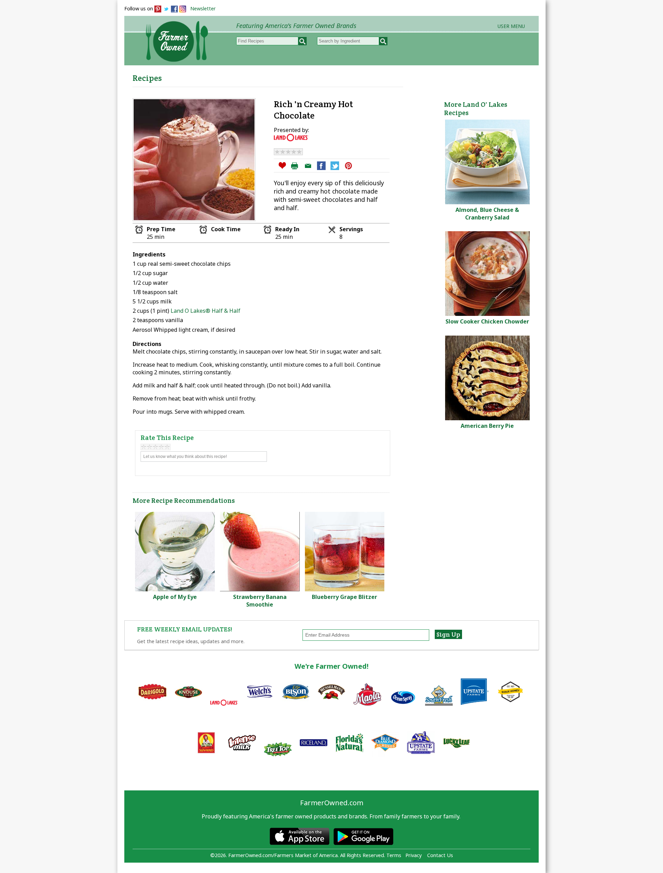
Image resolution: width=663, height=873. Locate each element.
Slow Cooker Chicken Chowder (487, 321)
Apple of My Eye (175, 597)
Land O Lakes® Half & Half (205, 311)
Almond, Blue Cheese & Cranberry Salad (487, 213)
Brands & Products (430, 76)
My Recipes (307, 76)
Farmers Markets (500, 76)
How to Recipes (363, 76)
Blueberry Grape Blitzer (344, 597)
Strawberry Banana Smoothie (260, 600)
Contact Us (440, 855)
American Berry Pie (487, 426)
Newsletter (203, 8)
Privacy (413, 855)
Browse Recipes (251, 76)
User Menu (511, 26)
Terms (393, 855)
